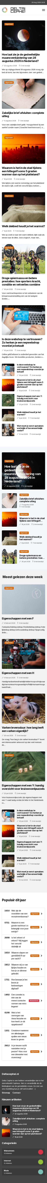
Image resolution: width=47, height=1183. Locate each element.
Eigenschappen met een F (18, 618)
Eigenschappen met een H (18, 673)
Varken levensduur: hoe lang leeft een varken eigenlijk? (22, 729)
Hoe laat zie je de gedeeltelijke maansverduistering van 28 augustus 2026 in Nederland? (21, 58)
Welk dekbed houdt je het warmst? (23, 226)
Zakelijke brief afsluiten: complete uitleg (23, 114)
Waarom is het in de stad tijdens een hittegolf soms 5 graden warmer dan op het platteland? (21, 171)
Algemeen (9, 24)
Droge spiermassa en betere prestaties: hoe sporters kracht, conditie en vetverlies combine (21, 281)
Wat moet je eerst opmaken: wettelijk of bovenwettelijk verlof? (30, 428)
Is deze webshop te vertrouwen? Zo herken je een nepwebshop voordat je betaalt (22, 342)
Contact (17, 1093)
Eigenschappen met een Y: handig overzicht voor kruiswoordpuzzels (29, 398)
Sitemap (6, 1093)
